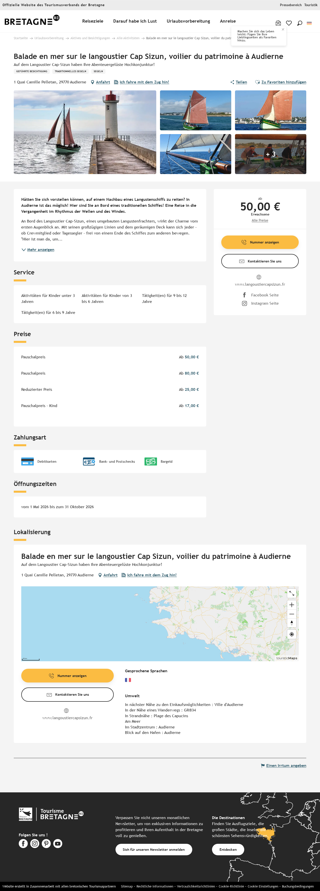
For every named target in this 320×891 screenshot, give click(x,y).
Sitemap (127, 886)
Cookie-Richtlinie (231, 886)
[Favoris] (289, 23)
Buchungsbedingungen (298, 886)
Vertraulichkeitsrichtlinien (196, 886)
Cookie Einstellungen (263, 886)
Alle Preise (260, 220)
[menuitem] (32, 21)
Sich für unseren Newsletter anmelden (154, 849)
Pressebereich (291, 5)
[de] (309, 23)
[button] (299, 23)
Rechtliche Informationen (154, 886)
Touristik (311, 5)
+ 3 (271, 154)
